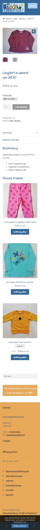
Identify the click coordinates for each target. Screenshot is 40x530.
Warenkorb (9, 494)
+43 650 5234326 (14, 432)
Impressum (9, 480)
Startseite (9, 18)
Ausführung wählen (20, 231)
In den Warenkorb (21, 107)
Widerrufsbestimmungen (14, 476)
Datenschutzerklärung (13, 485)
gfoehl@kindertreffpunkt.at (15, 435)
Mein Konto (9, 490)
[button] (34, 31)
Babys (15, 18)
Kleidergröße (7, 95)
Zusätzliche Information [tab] (11, 139)
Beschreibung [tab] (7, 132)
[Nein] (37, 522)
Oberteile (22, 18)
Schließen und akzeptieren (20, 526)
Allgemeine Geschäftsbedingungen (17, 471)
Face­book (7, 440)
